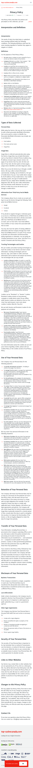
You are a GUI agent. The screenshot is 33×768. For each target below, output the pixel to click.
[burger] (31, 2)
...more (30, 21)
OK (23, 764)
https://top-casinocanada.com (14, 109)
